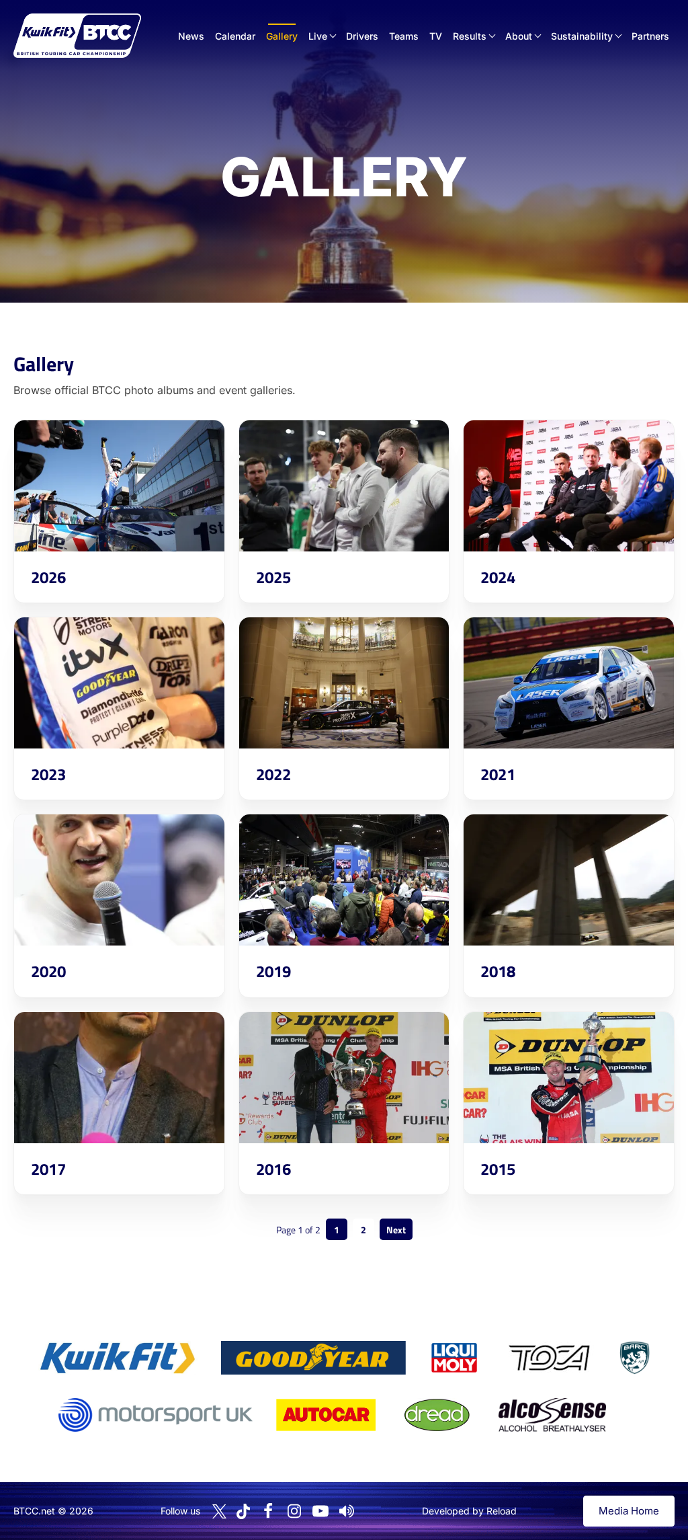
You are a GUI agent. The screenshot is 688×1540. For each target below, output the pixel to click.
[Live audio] (347, 1511)
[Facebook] (268, 1511)
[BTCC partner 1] (117, 1358)
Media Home (629, 1510)
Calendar (235, 36)
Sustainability (582, 36)
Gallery (282, 36)
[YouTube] (320, 1511)
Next (396, 1230)
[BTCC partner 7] (326, 1415)
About (518, 36)
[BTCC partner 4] (549, 1358)
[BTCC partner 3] (454, 1358)
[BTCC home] (77, 35)
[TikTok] (243, 1511)
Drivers (362, 36)
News (191, 36)
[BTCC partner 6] (155, 1415)
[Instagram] (294, 1511)
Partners (650, 36)
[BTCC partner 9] (552, 1415)
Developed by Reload (469, 1510)
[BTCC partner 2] (313, 1358)
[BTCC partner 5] (634, 1358)
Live (317, 36)
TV (435, 36)
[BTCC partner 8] (437, 1415)
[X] (219, 1511)
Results (469, 36)
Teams (404, 36)
